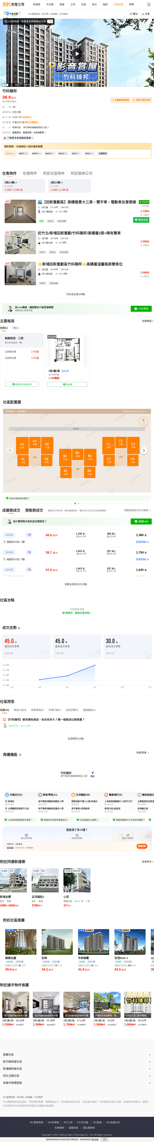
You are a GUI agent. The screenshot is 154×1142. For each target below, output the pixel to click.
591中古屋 (82, 1122)
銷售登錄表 (136, 510)
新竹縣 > (46, 14)
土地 (72, 4)
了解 (50, 21)
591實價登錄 (36, 1122)
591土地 (68, 1122)
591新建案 (53, 1122)
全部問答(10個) (76, 738)
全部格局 (147, 321)
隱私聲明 (95, 1140)
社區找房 (118, 4)
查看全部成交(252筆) (76, 584)
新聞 (131, 4)
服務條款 (73, 1128)
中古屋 (50, 4)
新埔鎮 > (55, 14)
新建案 (36, 4)
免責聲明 (59, 1128)
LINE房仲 (143, 308)
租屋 (62, 4)
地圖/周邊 (141, 752)
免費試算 (142, 846)
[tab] (11, 510)
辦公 (94, 4)
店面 (83, 4)
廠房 (105, 4)
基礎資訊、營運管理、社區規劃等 (28, 132)
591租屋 (97, 1122)
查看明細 (140, 542)
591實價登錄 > (35, 14)
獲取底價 (143, 220)
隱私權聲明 (89, 1128)
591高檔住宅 (113, 1122)
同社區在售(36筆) (75, 294)
